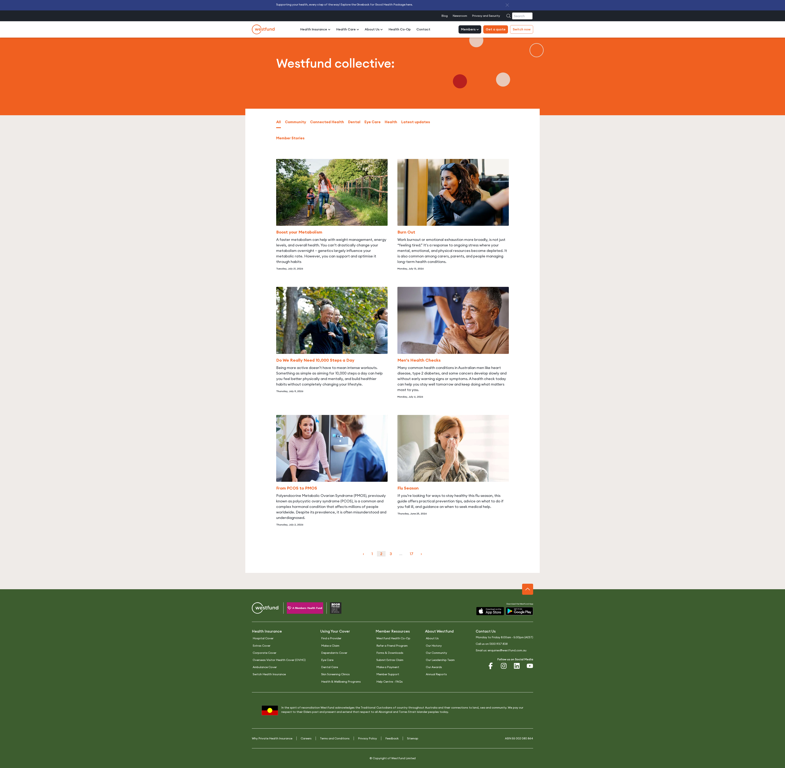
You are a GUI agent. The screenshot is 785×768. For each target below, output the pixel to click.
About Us (372, 29)
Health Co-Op (400, 29)
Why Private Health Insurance (272, 738)
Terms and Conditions (335, 738)
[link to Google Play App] (519, 611)
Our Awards (434, 667)
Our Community (436, 653)
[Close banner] (507, 5)
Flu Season (408, 488)
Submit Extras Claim (389, 660)
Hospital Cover (263, 638)
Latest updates (415, 122)
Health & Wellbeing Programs (341, 681)
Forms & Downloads (389, 653)
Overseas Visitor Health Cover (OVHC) (279, 660)
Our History (434, 645)
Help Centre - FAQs (389, 681)
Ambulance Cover (265, 667)
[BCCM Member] (332, 608)
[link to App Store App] (490, 611)
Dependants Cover (334, 653)
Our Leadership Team (440, 660)
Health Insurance (314, 29)
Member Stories (290, 138)
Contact (423, 29)
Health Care (346, 29)
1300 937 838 (498, 644)
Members (468, 29)
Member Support (387, 674)
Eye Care (372, 122)
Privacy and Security (486, 16)
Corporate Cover (264, 653)
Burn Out (406, 232)
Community (295, 122)
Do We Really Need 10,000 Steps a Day (315, 360)
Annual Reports (436, 674)
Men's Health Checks (419, 360)
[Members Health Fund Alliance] (301, 608)
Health (391, 122)
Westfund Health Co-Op (393, 638)
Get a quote (496, 29)
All (278, 122)
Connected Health (327, 122)
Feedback (392, 738)
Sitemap (412, 738)
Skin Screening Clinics (335, 674)
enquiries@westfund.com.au (507, 650)
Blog (444, 16)
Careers (306, 738)
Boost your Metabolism (299, 232)
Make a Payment (387, 667)
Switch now (521, 29)
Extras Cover (261, 645)
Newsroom (460, 16)
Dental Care (329, 667)
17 (411, 553)
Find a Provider (331, 638)
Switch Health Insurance (269, 674)
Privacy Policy (367, 738)
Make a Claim (330, 645)
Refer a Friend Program (392, 645)
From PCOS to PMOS (296, 488)
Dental (354, 122)
